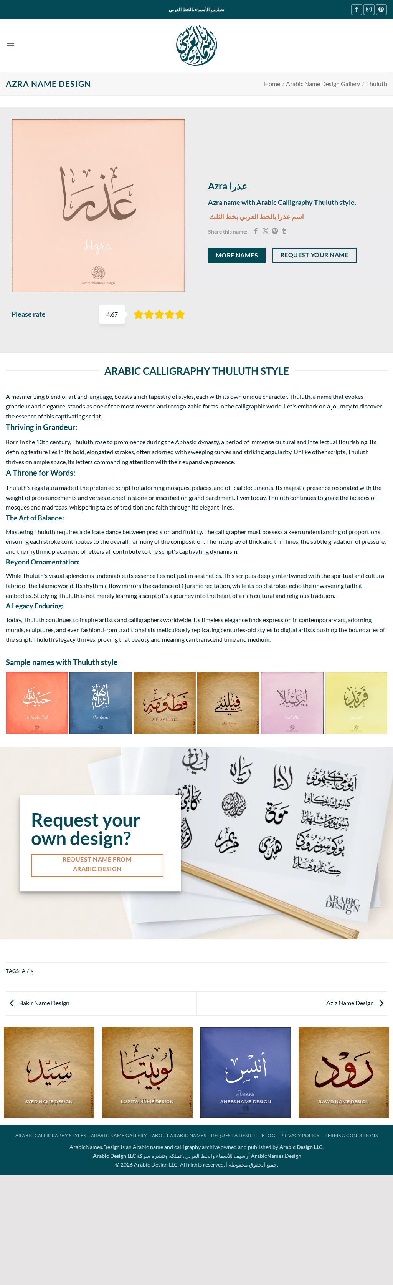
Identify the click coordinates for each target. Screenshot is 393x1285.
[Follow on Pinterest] (381, 9)
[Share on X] (266, 231)
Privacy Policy (300, 1135)
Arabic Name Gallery (119, 1135)
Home (272, 83)
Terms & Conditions (351, 1135)
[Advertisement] (196, 1228)
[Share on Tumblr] (284, 231)
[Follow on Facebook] (356, 9)
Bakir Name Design (43, 1002)
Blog (268, 1135)
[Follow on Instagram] (369, 9)
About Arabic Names (179, 1135)
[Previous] (9, 703)
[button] (10, 45)
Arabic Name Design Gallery (323, 83)
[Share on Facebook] (256, 231)
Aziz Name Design (350, 1002)
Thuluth (376, 83)
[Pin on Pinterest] (275, 231)
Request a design (234, 1135)
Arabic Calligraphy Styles (50, 1135)
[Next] (384, 703)
